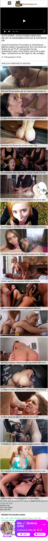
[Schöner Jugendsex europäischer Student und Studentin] (24, 269)
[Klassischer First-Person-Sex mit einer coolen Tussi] (24, 133)
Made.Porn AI (35, 501)
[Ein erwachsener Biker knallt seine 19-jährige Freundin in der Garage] (24, 161)
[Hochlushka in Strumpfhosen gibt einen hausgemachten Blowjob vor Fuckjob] (24, 242)
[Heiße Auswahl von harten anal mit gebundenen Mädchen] (24, 296)
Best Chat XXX (5, 510)
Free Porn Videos (6, 507)
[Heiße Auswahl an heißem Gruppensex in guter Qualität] (24, 486)
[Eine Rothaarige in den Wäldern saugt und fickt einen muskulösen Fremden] (24, 215)
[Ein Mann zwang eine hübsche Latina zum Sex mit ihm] (24, 405)
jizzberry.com (5, 505)
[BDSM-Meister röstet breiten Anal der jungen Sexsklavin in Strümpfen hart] (24, 432)
